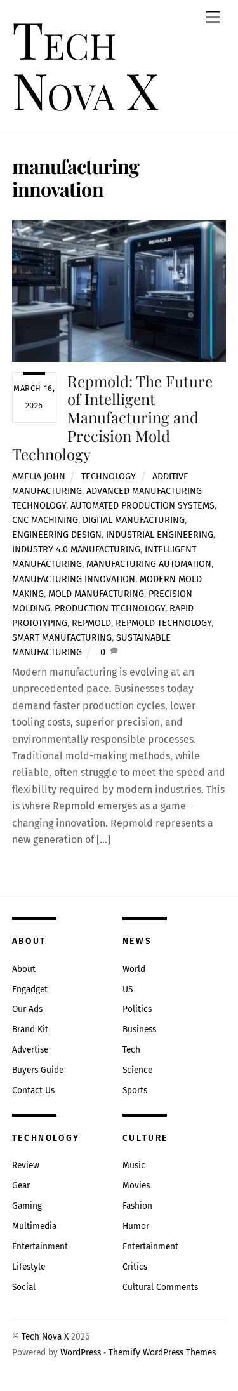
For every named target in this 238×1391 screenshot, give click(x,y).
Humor (135, 1226)
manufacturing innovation (73, 579)
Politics (137, 1009)
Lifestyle (28, 1266)
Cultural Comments (160, 1287)
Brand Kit (30, 1029)
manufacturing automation (148, 564)
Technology (108, 476)
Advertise (30, 1049)
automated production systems (142, 505)
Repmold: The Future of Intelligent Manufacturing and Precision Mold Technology (112, 417)
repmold (91, 623)
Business (139, 1029)
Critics (134, 1266)
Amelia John (38, 476)
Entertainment (40, 1246)
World (133, 969)
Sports (134, 1090)
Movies (136, 1185)
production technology (110, 608)
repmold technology (163, 623)
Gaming (27, 1206)
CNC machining (45, 520)
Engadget (30, 989)
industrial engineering (159, 534)
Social (24, 1287)
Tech (131, 1049)
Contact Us (33, 1090)
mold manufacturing (96, 594)
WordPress (80, 1352)
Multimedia (34, 1226)
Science (137, 1070)
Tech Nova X (45, 1336)
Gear (21, 1185)
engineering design (57, 534)
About (24, 969)
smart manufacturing (62, 637)
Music (133, 1165)
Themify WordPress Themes (162, 1352)
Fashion (137, 1206)
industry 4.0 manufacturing (76, 549)
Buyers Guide (37, 1070)
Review (25, 1165)
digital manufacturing (134, 520)
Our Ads (27, 1009)
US (127, 989)
